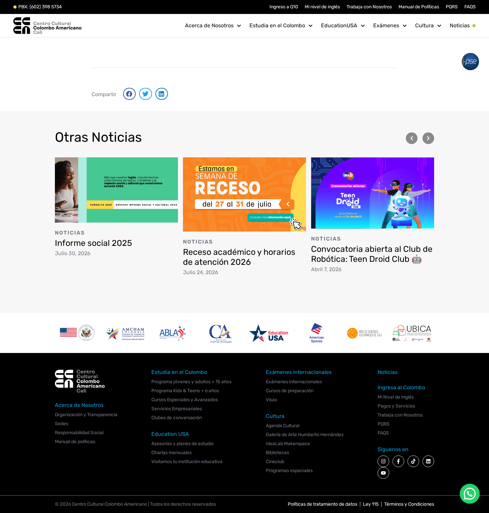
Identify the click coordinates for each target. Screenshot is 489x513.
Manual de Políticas (419, 7)
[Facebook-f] (398, 461)
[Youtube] (383, 473)
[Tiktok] (413, 461)
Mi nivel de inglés (322, 7)
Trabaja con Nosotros (369, 7)
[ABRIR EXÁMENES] (405, 26)
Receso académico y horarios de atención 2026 (239, 257)
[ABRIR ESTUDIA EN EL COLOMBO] (310, 26)
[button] (129, 94)
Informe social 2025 (93, 243)
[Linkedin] (428, 461)
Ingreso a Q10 (283, 7)
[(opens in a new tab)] (116, 189)
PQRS (452, 7)
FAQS (470, 7)
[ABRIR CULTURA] (439, 26)
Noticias (70, 232)
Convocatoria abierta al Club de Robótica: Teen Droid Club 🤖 (371, 254)
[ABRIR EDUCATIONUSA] (363, 26)
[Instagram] (383, 461)
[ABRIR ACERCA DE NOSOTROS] (239, 26)
